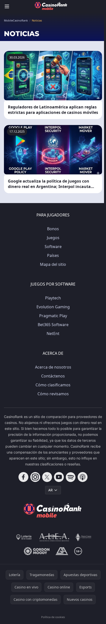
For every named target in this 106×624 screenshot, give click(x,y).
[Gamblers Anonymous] (61, 551)
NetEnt (53, 333)
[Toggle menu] (7, 6)
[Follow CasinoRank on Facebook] (23, 477)
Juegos (53, 237)
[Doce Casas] (83, 537)
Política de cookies (53, 617)
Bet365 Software (53, 324)
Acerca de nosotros (53, 367)
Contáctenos (53, 376)
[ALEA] (54, 537)
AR (50, 490)
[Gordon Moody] (37, 551)
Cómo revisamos (53, 393)
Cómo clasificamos (53, 385)
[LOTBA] (24, 537)
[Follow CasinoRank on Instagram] (35, 477)
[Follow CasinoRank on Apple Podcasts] (83, 477)
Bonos (53, 228)
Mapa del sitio (53, 264)
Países (53, 255)
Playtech (53, 298)
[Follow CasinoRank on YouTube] (59, 477)
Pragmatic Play (53, 315)
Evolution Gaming (53, 307)
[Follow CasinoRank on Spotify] (71, 477)
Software (53, 246)
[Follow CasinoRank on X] (47, 477)
